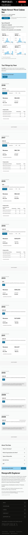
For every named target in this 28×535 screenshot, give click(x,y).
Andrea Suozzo (6, 484)
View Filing (5, 93)
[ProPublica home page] (10, 524)
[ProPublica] (7, 2)
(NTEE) (12, 28)
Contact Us (5, 76)
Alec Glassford (12, 484)
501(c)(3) (10, 25)
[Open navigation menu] (17, 2)
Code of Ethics (5, 531)
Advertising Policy (5, 533)
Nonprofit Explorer (6, 5)
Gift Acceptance (14, 533)
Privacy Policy (19, 531)
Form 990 (3, 68)
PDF (16, 93)
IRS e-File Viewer (13, 491)
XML (19, 93)
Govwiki (16, 492)
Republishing (12, 531)
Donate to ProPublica (22, 1)
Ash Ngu (17, 484)
